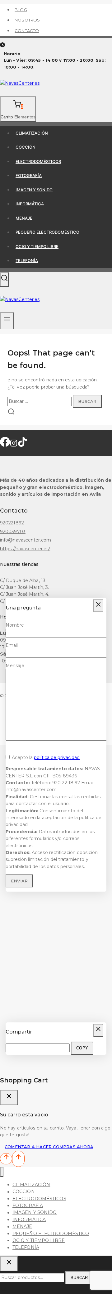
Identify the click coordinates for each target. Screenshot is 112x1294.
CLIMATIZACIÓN (32, 133)
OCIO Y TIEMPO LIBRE (37, 246)
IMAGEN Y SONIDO (34, 189)
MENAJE (24, 218)
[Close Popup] (98, 605)
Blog (21, 9)
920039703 (13, 531)
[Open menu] (7, 320)
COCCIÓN (25, 147)
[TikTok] (22, 444)
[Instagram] (13, 444)
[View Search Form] (4, 279)
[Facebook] (5, 444)
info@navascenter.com (25, 540)
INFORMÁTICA (30, 203)
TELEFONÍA (27, 260)
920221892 (12, 523)
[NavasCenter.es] (20, 83)
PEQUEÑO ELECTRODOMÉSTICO (47, 232)
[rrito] (9, 1097)
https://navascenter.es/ (25, 549)
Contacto (27, 30)
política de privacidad (57, 757)
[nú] (1, 1172)
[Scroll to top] (6, 1158)
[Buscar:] (40, 401)
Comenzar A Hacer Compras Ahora (49, 1146)
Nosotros (27, 19)
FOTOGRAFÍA (29, 175)
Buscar (79, 1277)
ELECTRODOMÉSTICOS (38, 161)
